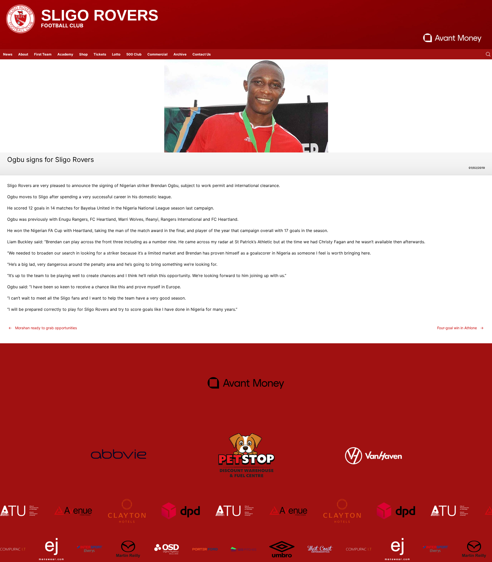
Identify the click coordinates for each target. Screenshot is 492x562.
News (7, 54)
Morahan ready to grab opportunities (42, 328)
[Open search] (488, 54)
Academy (65, 54)
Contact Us (201, 54)
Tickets (100, 54)
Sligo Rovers (99, 15)
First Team (43, 54)
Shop (83, 54)
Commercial (157, 54)
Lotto (116, 54)
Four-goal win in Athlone (460, 328)
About (23, 54)
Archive (180, 54)
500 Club (133, 54)
